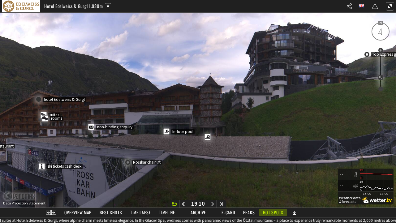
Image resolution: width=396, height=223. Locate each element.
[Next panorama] (212, 204)
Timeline (167, 212)
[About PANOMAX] (22, 196)
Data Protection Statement (24, 203)
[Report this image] (375, 6)
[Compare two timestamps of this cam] (51, 212)
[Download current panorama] (294, 212)
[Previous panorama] (183, 204)
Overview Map (78, 212)
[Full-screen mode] (390, 6)
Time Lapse (140, 212)
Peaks (249, 212)
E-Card (228, 212)
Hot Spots (273, 212)
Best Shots (111, 212)
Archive (198, 212)
